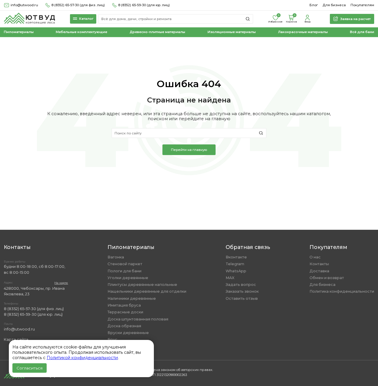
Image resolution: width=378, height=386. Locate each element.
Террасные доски (125, 312)
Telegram (235, 264)
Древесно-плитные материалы (157, 32)
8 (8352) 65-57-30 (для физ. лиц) (78, 5)
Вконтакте (236, 257)
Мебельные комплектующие (81, 32)
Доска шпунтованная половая (137, 319)
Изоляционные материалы (232, 32)
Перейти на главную (189, 150)
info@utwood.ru (19, 329)
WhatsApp (236, 271)
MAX (230, 278)
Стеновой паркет (124, 264)
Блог (313, 5)
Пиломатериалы (19, 32)
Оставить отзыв (242, 298)
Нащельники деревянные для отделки (146, 291)
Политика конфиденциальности (341, 291)
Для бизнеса (334, 5)
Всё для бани (362, 32)
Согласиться (30, 368)
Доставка (319, 271)
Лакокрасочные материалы (303, 32)
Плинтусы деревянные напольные (142, 284)
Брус (112, 339)
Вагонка (115, 257)
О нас (315, 257)
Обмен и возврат (326, 278)
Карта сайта (16, 339)
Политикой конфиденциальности (82, 357)
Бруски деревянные (128, 332)
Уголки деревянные (127, 278)
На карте (61, 282)
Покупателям (362, 5)
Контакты (319, 264)
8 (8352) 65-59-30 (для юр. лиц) (144, 5)
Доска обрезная (124, 326)
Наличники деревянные (131, 298)
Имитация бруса (124, 305)
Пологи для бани (124, 271)
